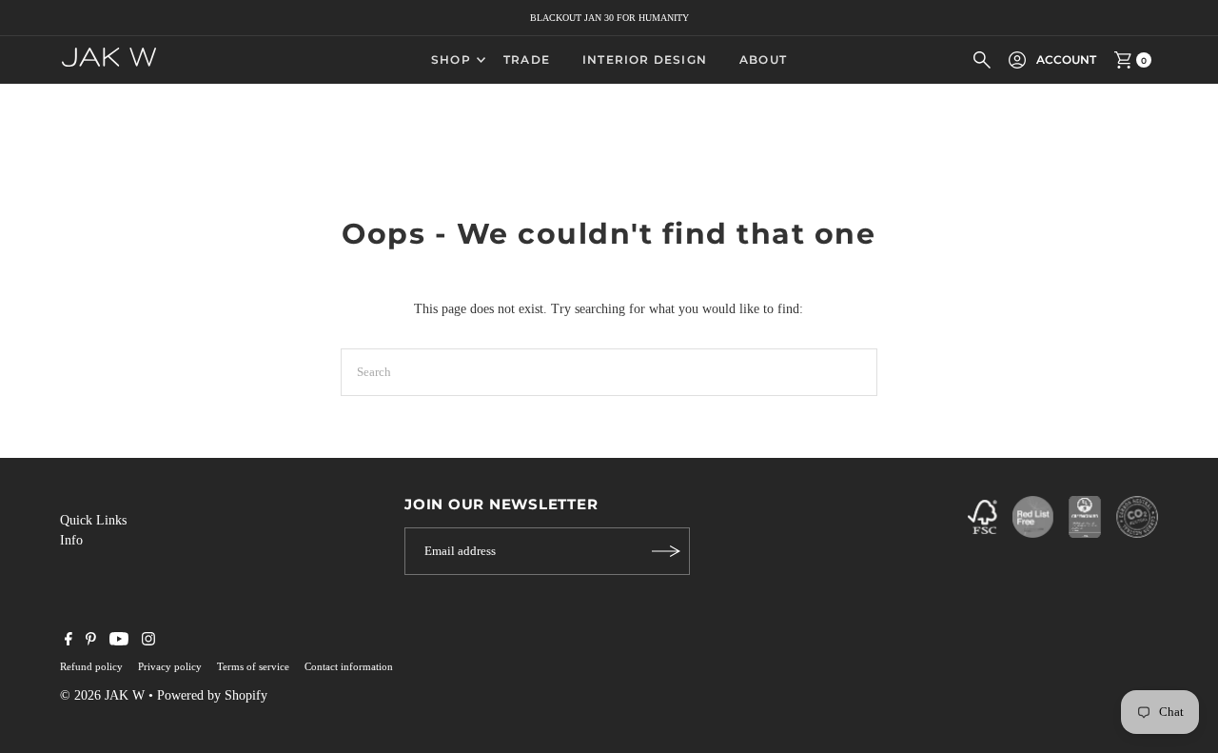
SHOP (451, 59)
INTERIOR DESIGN (644, 59)
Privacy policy (170, 666)
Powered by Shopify (212, 695)
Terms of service (253, 666)
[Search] (982, 60)
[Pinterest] (91, 641)
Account (1066, 59)
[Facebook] (68, 641)
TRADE (526, 59)
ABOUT (763, 59)
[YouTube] (118, 641)
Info (71, 540)
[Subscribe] (666, 551)
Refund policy (91, 666)
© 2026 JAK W (102, 695)
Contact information (348, 666)
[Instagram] (148, 641)
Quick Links (93, 520)
